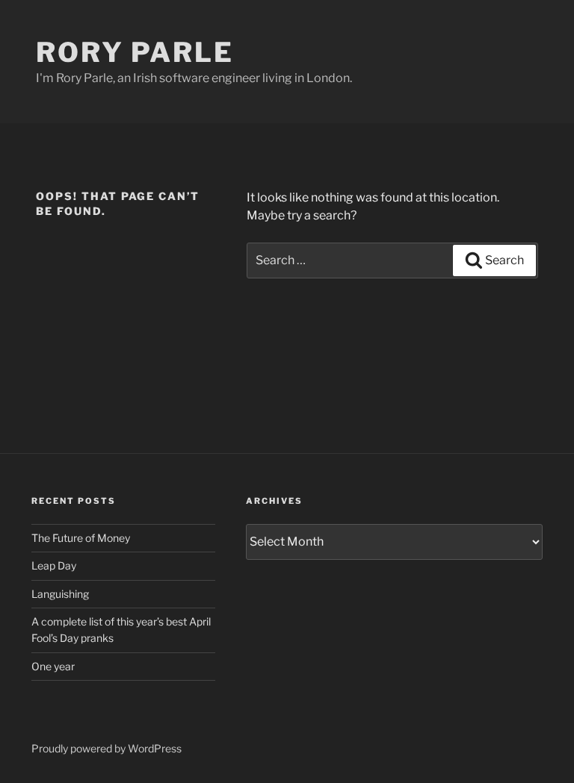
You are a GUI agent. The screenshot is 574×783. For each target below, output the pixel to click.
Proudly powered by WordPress (106, 748)
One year (53, 666)
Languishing (60, 593)
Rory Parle (135, 52)
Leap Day (53, 565)
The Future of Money (80, 537)
